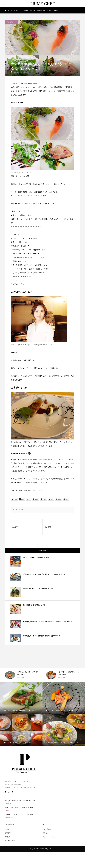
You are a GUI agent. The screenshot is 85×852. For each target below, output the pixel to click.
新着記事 (8, 833)
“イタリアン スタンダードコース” (24, 172)
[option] (22, 675)
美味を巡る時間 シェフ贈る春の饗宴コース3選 (20, 800)
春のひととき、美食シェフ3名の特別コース (19, 807)
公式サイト (8, 829)
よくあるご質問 (10, 840)
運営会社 (45, 833)
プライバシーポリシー (49, 837)
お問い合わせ (46, 829)
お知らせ (8, 837)
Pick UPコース (11, 22)
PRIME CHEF (42, 3)
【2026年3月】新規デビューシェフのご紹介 (19, 814)
